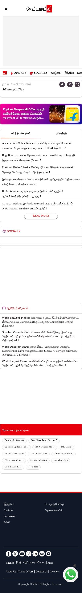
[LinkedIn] (35, 554)
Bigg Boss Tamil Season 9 (44, 440)
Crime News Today (63, 454)
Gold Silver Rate (13, 467)
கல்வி (7, 522)
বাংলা (32, 563)
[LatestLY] (39, 9)
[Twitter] (70, 84)
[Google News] (42, 554)
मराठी (25, 563)
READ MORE (41, 216)
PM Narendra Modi (45, 447)
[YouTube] (22, 554)
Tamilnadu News (39, 454)
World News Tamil (14, 460)
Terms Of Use (25, 572)
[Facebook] (62, 84)
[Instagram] (28, 554)
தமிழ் (50, 563)
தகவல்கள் (9, 516)
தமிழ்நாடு (56, 73)
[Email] (48, 554)
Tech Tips (33, 467)
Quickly (20, 73)
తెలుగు (41, 563)
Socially (41, 73)
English (10, 563)
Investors (54, 572)
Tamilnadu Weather (14, 440)
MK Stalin (66, 447)
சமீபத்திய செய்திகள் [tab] (20, 134)
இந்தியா (69, 73)
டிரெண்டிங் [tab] (61, 134)
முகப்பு (5, 84)
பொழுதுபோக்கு (54, 504)
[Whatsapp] (77, 84)
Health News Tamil (14, 454)
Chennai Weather (38, 460)
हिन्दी (18, 563)
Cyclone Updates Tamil (16, 447)
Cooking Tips (61, 460)
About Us (11, 572)
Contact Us (41, 572)
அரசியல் (8, 511)
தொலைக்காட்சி (54, 511)
